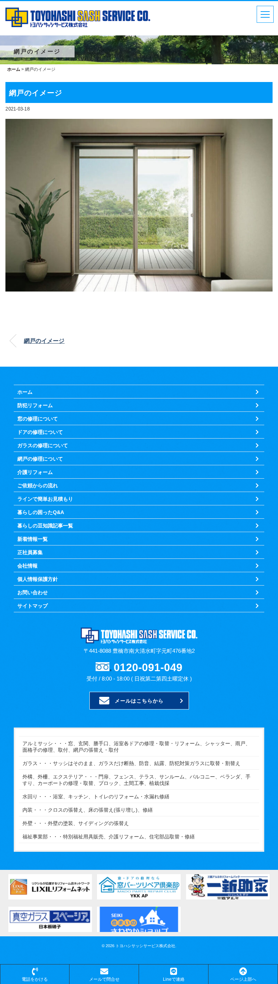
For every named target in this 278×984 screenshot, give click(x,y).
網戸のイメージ (44, 341)
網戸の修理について (40, 459)
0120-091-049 (148, 667)
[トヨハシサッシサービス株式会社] (77, 12)
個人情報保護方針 (37, 579)
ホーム (25, 392)
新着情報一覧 (32, 539)
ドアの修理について (40, 432)
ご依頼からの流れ (37, 485)
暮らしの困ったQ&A (40, 512)
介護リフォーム (35, 472)
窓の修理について (37, 419)
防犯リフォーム (35, 405)
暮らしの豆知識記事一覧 (45, 525)
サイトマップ (32, 606)
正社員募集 (30, 552)
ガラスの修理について (42, 445)
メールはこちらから (139, 701)
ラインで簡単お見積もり (45, 499)
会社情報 (27, 566)
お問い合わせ (32, 592)
